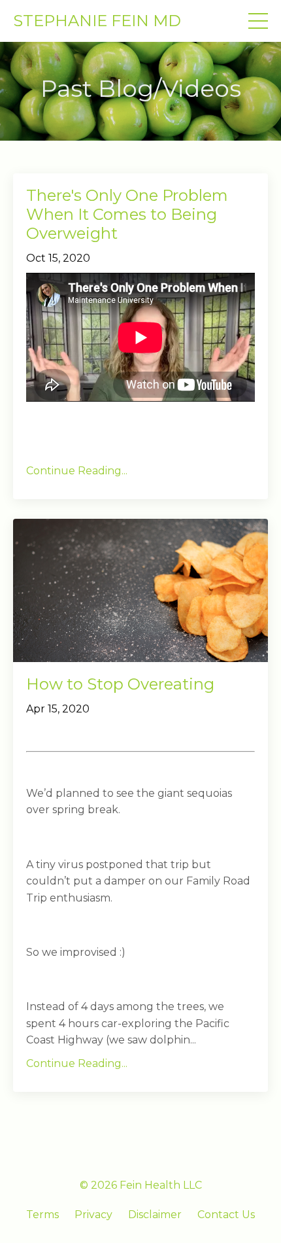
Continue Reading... (76, 470)
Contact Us (226, 1214)
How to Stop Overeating (120, 684)
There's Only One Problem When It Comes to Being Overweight (127, 214)
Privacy (93, 1214)
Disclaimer (155, 1214)
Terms (42, 1214)
